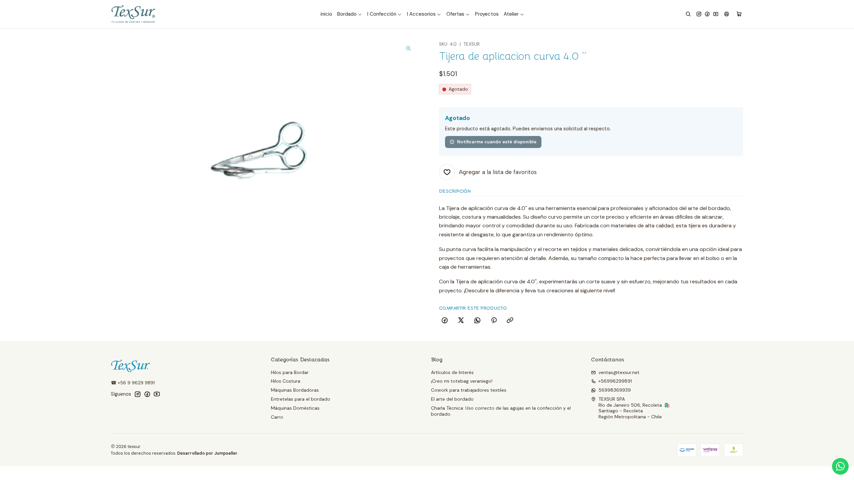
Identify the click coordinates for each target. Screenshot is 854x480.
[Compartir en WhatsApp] (477, 321)
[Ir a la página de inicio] (134, 14)
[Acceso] (727, 14)
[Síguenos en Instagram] (699, 14)
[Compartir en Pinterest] (493, 321)
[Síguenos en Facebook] (707, 14)
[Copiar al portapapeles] (510, 321)
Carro (277, 417)
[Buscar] (688, 14)
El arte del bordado (452, 399)
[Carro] (739, 14)
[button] (349, 14)
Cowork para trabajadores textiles (468, 390)
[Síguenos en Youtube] (716, 14)
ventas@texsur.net (618, 372)
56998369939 (614, 390)
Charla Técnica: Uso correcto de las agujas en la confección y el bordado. (501, 411)
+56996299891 (615, 381)
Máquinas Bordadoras (295, 390)
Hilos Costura (285, 381)
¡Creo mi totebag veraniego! (461, 381)
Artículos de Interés (452, 372)
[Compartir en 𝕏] (461, 321)
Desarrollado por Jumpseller (207, 453)
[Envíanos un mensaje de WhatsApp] (840, 466)
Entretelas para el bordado (300, 399)
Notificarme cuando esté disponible (496, 141)
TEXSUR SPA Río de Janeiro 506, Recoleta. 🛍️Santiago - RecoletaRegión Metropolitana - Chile (634, 408)
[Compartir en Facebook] (444, 321)
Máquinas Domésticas (295, 408)
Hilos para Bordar (290, 372)
